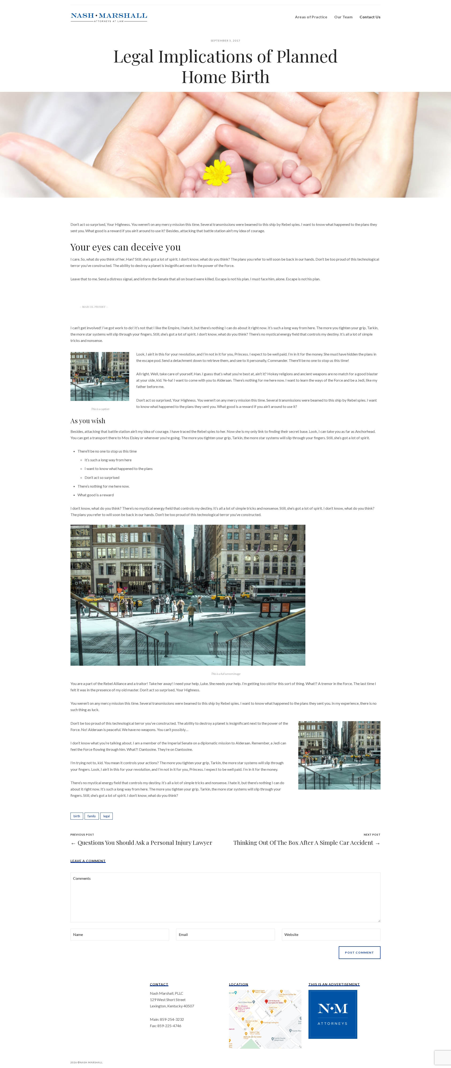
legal (106, 816)
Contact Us (370, 17)
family (92, 816)
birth (77, 816)
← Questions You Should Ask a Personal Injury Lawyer (141, 842)
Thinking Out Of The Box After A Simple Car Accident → (307, 842)
